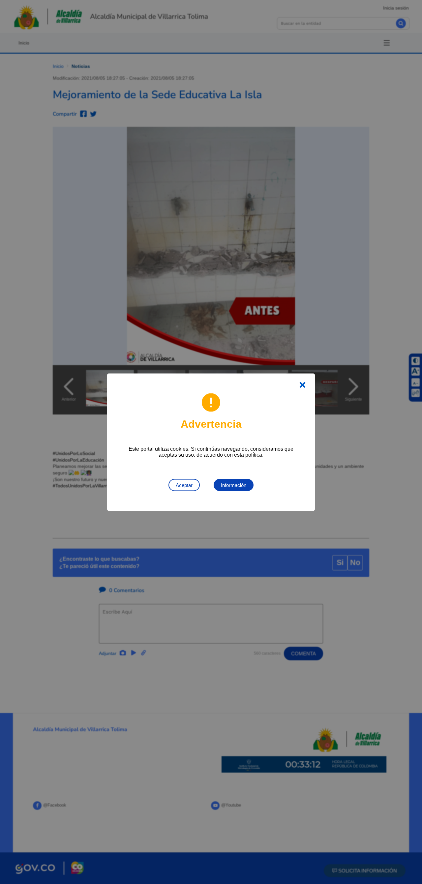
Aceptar (184, 485)
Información (233, 485)
